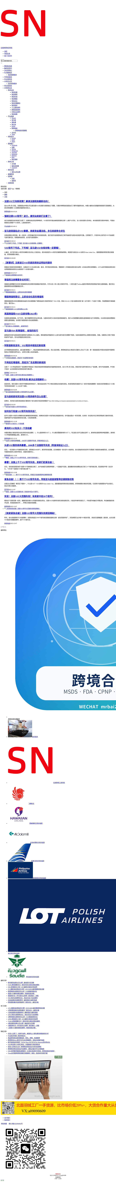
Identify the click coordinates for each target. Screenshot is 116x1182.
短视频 (10, 176)
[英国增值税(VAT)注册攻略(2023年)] (16, 309)
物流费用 (14, 94)
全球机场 (9, 79)
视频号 (14, 180)
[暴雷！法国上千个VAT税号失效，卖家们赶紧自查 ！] (21, 457)
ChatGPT (14, 167)
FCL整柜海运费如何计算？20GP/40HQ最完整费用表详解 (26, 989)
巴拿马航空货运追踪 (37, 861)
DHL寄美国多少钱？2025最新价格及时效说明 (22, 987)
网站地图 (4, 1123)
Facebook (14, 145)
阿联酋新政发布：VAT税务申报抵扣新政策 (24, 345)
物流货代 (9, 68)
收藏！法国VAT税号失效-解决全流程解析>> (25, 379)
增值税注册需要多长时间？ (17, 280)
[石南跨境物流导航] (23, 45)
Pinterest (14, 155)
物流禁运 (14, 105)
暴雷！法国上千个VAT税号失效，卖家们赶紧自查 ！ (29, 462)
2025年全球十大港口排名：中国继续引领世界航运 (24, 1044)
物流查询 (9, 77)
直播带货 (11, 174)
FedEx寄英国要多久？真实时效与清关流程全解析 (23, 985)
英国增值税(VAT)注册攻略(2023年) (20, 314)
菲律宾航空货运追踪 (39, 878)
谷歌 (13, 147)
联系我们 (7, 1120)
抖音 (13, 178)
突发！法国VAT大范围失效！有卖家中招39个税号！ (29, 496)
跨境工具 (11, 161)
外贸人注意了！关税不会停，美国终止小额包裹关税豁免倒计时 (28, 1033)
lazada (13, 126)
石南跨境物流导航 (6, 48)
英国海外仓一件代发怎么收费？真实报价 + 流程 (23, 996)
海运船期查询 (12, 75)
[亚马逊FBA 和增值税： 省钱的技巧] (16, 326)
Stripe (13, 141)
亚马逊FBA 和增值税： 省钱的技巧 (21, 330)
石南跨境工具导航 (59, 782)
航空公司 (9, 81)
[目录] (1, 59)
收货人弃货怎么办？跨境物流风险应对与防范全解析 (24, 1046)
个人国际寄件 (16, 107)
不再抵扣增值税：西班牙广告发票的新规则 (25, 362)
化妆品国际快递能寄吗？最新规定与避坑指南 (22, 1000)
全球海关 (9, 86)
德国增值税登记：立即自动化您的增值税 (24, 297)
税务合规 (11, 170)
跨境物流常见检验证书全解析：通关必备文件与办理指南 (26, 1049)
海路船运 (9, 72)
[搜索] (3, 59)
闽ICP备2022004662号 (16, 1123)
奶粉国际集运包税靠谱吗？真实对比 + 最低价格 (23, 1002)
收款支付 (11, 136)
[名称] (33, 1099)
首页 (5, 51)
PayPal (14, 138)
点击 (5, 196)
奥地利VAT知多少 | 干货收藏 (18, 428)
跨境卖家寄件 (16, 110)
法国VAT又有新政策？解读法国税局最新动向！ (27, 201)
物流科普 (14, 92)
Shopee (14, 118)
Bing (13, 157)
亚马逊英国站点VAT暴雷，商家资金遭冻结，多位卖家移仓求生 (34, 231)
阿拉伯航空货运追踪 (32, 977)
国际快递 (9, 66)
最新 (5, 194)
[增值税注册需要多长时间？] (13, 275)
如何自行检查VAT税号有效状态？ (20, 411)
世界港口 (9, 70)
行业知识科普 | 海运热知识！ (17, 1036)
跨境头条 (9, 88)
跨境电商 (14, 128)
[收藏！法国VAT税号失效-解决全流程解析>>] (19, 375)
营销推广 (11, 143)
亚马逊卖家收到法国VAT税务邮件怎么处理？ (26, 396)
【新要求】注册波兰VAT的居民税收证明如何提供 (28, 263)
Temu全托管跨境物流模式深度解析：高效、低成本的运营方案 (27, 1053)
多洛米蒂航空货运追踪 (37, 842)
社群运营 (11, 183)
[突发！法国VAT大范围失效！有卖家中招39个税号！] (21, 491)
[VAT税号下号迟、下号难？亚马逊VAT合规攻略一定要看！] (23, 243)
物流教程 (14, 99)
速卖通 (14, 122)
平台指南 (11, 116)
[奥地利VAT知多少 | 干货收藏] (14, 423)
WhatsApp (15, 151)
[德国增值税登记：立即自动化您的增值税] (18, 292)
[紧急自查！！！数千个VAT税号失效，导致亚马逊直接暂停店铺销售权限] (28, 474)
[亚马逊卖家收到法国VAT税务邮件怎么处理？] (19, 392)
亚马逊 (14, 120)
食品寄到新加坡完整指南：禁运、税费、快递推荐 (24, 1038)
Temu (13, 134)
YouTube (14, 152)
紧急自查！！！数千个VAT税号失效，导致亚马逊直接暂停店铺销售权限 (39, 479)
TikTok (14, 149)
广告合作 (9, 56)
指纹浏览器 (15, 166)
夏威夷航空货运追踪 (36, 823)
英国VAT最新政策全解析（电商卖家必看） (21, 993)
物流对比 (14, 101)
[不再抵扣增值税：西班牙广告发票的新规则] (18, 358)
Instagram (14, 154)
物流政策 (14, 114)
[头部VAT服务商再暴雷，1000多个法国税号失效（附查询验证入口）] (26, 440)
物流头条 (7, 53)
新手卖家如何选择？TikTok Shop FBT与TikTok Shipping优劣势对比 (29, 1042)
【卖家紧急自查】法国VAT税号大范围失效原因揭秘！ (30, 513)
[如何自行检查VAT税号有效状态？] (15, 407)
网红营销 (14, 159)
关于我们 (7, 1118)
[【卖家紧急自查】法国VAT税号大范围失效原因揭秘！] (22, 508)
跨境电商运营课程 (21, 130)
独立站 (14, 124)
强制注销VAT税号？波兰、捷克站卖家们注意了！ (28, 216)
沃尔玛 (14, 132)
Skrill (13, 140)
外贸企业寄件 (16, 112)
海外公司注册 (16, 172)
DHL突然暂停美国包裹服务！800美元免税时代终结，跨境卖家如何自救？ (31, 1051)
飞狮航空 (31, 803)
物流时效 (14, 96)
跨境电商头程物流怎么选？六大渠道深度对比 (22, 991)
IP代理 (14, 164)
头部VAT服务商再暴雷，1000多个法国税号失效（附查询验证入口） (36, 445)
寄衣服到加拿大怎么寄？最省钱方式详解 (21, 982)
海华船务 (35, 737)
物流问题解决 (16, 103)
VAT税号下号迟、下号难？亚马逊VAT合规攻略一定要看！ (32, 248)
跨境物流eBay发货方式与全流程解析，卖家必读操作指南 (26, 1040)
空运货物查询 (12, 83)
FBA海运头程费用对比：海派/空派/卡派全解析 (23, 998)
